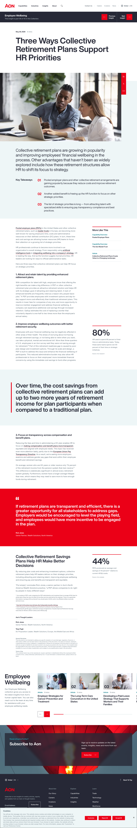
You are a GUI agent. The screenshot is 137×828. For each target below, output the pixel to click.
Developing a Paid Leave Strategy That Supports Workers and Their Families (116, 700)
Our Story (52, 793)
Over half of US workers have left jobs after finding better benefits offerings (37, 605)
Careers (99, 6)
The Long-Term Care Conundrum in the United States (84, 698)
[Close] (134, 817)
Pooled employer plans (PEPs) (28, 228)
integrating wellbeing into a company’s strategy (53, 253)
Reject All (105, 818)
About (54, 6)
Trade (94, 793)
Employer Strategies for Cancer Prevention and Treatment (50, 698)
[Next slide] (47, 714)
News (114, 6)
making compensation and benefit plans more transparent (48, 445)
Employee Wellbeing (16, 15)
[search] (62, 6)
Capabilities (22, 6)
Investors (107, 6)
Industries (34, 6)
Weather (95, 802)
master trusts (43, 231)
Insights (45, 6)
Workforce (96, 806)
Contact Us (88, 6)
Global (128, 6)
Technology (96, 797)
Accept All (119, 818)
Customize (91, 818)
